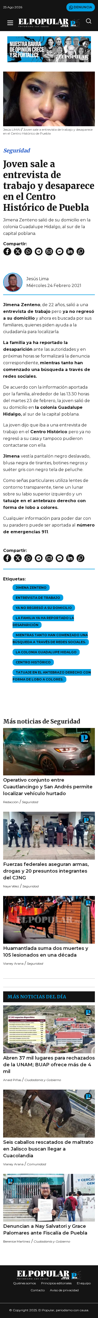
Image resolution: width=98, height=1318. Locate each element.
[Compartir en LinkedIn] (70, 251)
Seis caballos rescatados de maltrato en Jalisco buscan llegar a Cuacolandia (48, 1149)
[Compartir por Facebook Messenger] (59, 251)
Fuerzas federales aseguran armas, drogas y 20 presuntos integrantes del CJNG (46, 871)
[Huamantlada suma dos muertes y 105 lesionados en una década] (49, 920)
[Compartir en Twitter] (18, 251)
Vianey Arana (13, 963)
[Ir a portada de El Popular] (49, 23)
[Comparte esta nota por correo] (49, 251)
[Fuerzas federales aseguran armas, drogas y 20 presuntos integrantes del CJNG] (49, 836)
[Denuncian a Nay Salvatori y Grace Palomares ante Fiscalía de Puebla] (49, 1198)
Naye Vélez (11, 886)
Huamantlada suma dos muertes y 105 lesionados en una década (45, 951)
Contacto (38, 1290)
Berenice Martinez (16, 1241)
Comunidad (36, 1164)
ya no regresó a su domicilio (44, 608)
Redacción (11, 802)
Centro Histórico (33, 662)
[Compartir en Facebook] (7, 251)
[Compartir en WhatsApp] (28, 251)
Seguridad (16, 150)
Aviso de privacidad (64, 1290)
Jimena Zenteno (31, 588)
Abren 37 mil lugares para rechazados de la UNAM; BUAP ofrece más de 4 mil (49, 1064)
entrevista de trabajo (38, 598)
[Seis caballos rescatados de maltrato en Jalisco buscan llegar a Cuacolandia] (49, 1114)
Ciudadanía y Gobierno (43, 1080)
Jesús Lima (37, 278)
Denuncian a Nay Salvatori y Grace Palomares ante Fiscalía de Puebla (45, 1229)
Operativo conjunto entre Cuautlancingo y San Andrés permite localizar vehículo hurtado (48, 786)
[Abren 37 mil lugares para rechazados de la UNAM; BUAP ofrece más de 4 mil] (49, 1029)
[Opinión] (49, 48)
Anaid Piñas (12, 1080)
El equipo (84, 1283)
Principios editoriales (56, 1283)
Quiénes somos (24, 1283)
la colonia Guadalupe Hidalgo (46, 652)
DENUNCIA (82, 7)
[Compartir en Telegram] (38, 251)
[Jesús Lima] (12, 281)
